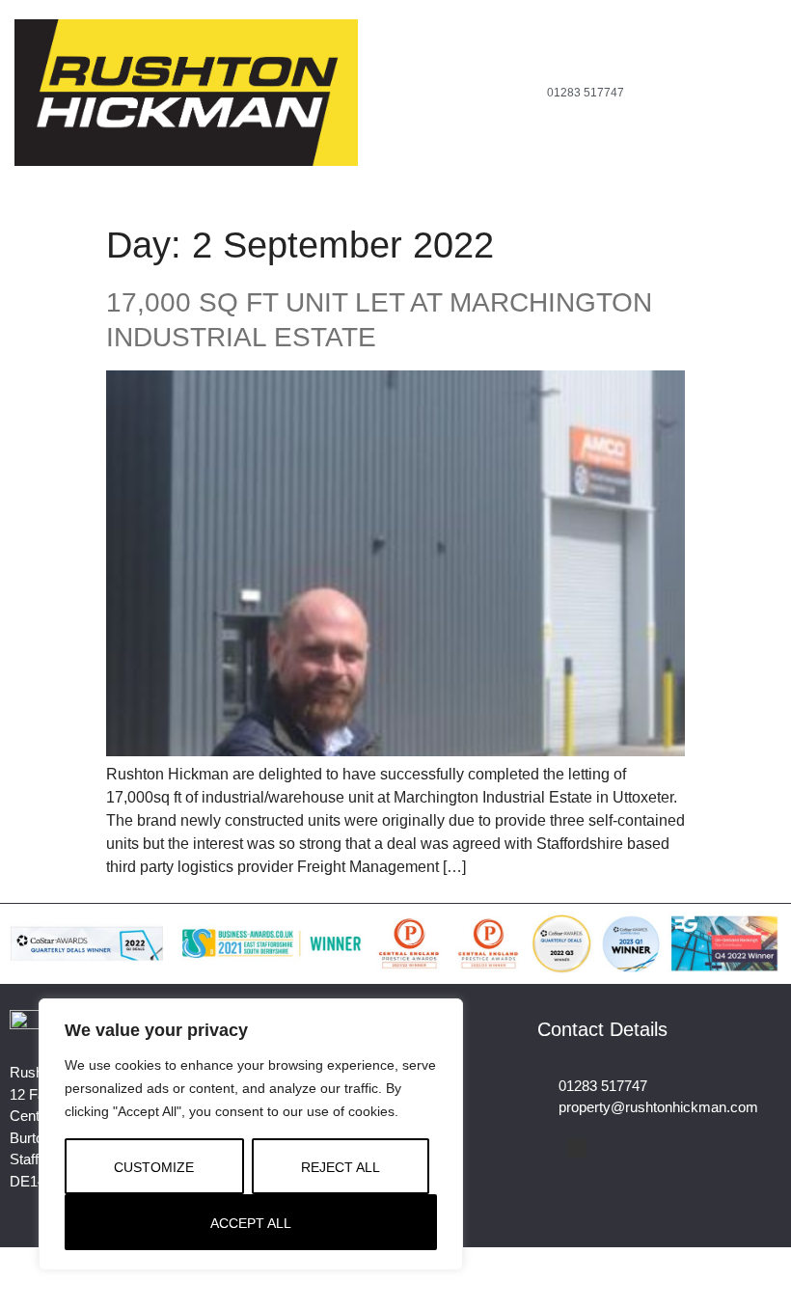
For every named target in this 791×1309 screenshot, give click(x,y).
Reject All (340, 1167)
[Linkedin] (576, 1148)
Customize (154, 1167)
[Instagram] (238, 180)
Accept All (250, 1223)
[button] (496, 93)
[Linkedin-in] (267, 180)
